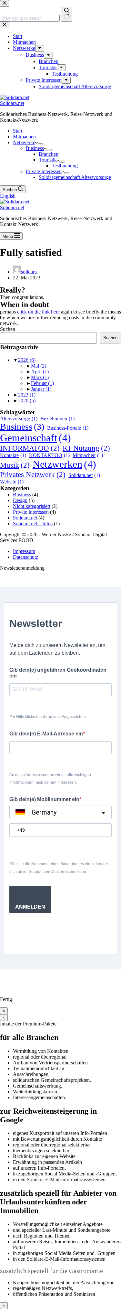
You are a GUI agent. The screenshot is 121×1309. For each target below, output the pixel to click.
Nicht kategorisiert (31, 506)
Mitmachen (24, 136)
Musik (15, 465)
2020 (26, 400)
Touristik (48, 160)
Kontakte (13, 455)
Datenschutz (25, 557)
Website (12, 481)
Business (35, 148)
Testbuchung (65, 165)
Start (17, 131)
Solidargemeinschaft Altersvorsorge (75, 177)
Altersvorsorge (18, 418)
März (40, 377)
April (40, 371)
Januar (41, 389)
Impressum (24, 551)
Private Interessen (44, 171)
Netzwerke (24, 142)
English (7, 196)
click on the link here (38, 311)
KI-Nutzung (86, 448)
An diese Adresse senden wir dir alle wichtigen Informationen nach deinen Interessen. (50, 778)
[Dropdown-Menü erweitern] (40, 144)
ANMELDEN (30, 907)
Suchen (7, 329)
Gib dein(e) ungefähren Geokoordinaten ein (57, 672)
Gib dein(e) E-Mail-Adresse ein (46, 733)
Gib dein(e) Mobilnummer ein (44, 799)
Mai (38, 366)
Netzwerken (64, 464)
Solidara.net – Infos (33, 523)
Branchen (48, 154)
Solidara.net (12, 103)
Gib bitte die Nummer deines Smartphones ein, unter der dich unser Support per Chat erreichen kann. (58, 868)
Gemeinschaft (35, 438)
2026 (26, 360)
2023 (26, 394)
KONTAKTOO (49, 455)
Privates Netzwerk (33, 474)
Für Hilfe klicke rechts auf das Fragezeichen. (48, 717)
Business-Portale (67, 428)
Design (20, 500)
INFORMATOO (30, 448)
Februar (42, 383)
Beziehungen (57, 418)
